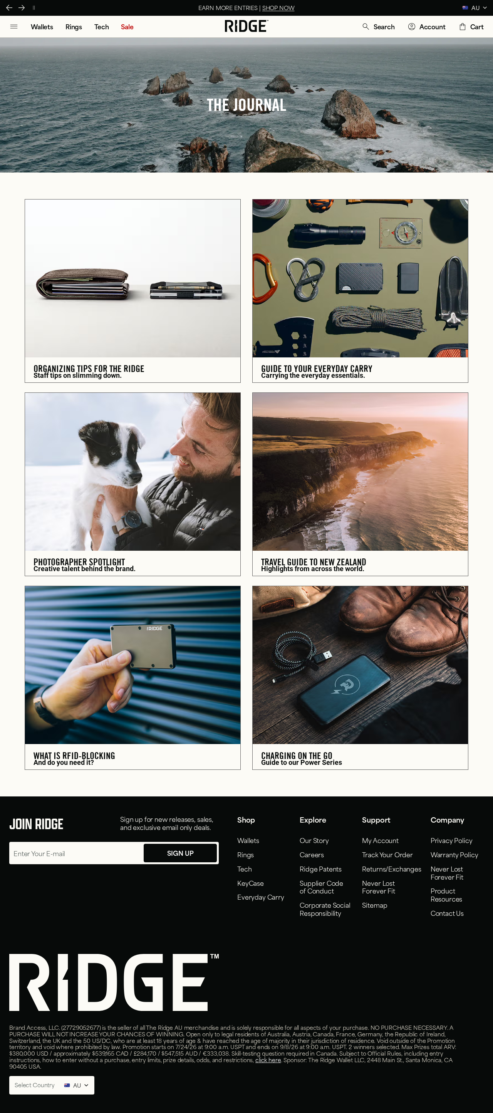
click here (268, 1059)
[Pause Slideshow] (34, 8)
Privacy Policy (452, 840)
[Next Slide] (21, 8)
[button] (378, 26)
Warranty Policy (454, 854)
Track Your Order (387, 854)
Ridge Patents (321, 868)
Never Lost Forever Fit (378, 887)
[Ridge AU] (246, 26)
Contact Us (447, 913)
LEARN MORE (287, 7)
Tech (244, 868)
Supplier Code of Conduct (321, 887)
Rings (245, 854)
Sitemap (374, 905)
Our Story (314, 840)
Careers (312, 854)
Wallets (248, 840)
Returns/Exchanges (391, 868)
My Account (380, 840)
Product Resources (447, 894)
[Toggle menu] (13, 26)
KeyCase (250, 883)
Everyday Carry (260, 897)
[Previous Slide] (9, 8)
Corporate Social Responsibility (325, 909)
